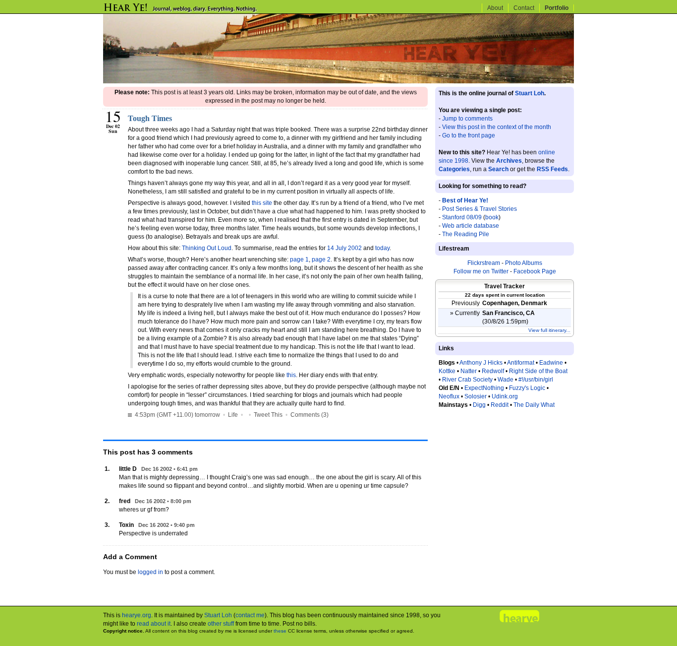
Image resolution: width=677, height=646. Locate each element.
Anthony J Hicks (481, 362)
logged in (150, 572)
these (280, 631)
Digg (479, 404)
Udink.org (505, 396)
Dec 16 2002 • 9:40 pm (166, 525)
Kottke (447, 371)
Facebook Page (534, 271)
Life (233, 414)
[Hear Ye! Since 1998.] (197, 10)
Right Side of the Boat (538, 371)
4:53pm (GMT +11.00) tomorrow (177, 414)
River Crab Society (467, 379)
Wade (505, 379)
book (492, 217)
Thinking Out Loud (206, 248)
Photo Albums (523, 262)
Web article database (470, 225)
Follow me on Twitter (480, 271)
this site (262, 202)
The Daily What (534, 404)
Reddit (499, 404)
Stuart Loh (529, 93)
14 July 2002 (344, 248)
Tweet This (268, 414)
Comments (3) (309, 414)
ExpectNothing (484, 388)
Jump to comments (467, 118)
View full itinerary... (549, 330)
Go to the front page (468, 135)
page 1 (299, 259)
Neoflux (449, 396)
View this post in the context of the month (496, 127)
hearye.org (136, 615)
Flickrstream (483, 262)
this (291, 375)
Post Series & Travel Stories (479, 208)
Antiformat (520, 362)
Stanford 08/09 (462, 217)
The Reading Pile (465, 234)
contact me (250, 615)
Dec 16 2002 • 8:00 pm (163, 501)
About (495, 7)
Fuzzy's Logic (527, 388)
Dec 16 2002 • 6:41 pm (169, 469)
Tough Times (150, 118)
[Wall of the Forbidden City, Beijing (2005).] (338, 81)
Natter (468, 371)
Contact (523, 7)
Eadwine (551, 362)
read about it (153, 623)
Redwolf (493, 371)
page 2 (321, 259)
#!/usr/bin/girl (535, 379)
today (382, 248)
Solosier (475, 396)
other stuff (221, 623)
